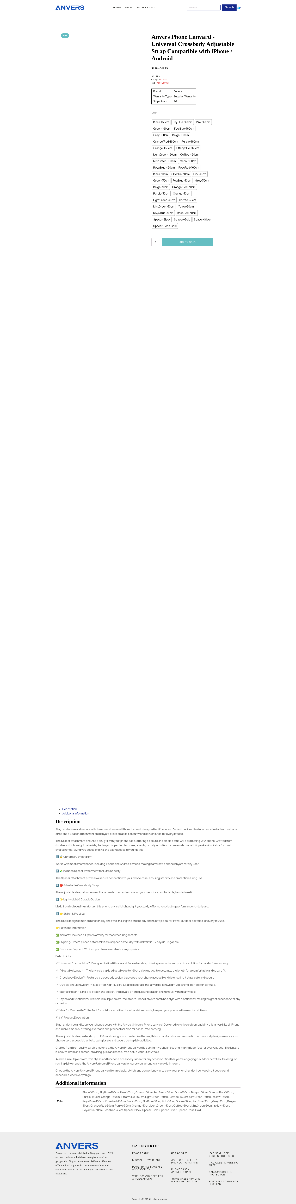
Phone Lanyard (163, 82)
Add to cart (188, 242)
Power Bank (140, 1153)
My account (146, 7)
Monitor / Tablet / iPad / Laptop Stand (184, 1161)
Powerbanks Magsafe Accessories (147, 1168)
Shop (129, 7)
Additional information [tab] (75, 813)
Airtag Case (179, 1153)
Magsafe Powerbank (146, 1160)
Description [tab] (69, 809)
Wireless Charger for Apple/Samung (147, 1177)
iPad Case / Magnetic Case (223, 1164)
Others (164, 79)
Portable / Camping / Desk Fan (223, 1182)
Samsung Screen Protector (220, 1173)
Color (154, 112)
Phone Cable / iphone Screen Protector (185, 1180)
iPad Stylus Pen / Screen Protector (222, 1154)
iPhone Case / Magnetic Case (181, 1170)
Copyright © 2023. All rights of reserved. (150, 1199)
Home (117, 7)
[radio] (161, 122)
